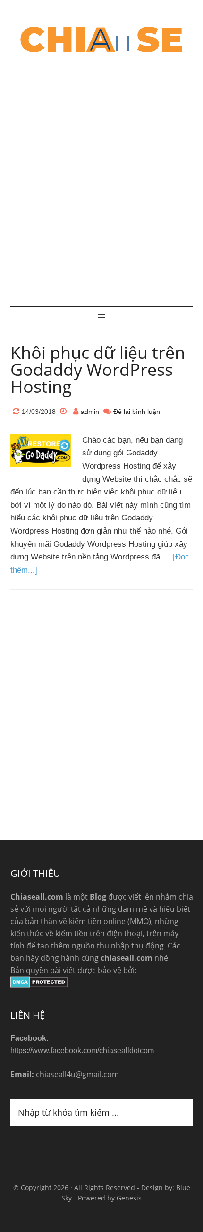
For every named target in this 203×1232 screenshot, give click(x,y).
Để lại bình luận (136, 411)
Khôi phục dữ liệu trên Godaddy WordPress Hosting (97, 369)
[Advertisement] (101, 181)
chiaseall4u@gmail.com (77, 1074)
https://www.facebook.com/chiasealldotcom (82, 1050)
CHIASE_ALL (101, 40)
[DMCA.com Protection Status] (39, 985)
